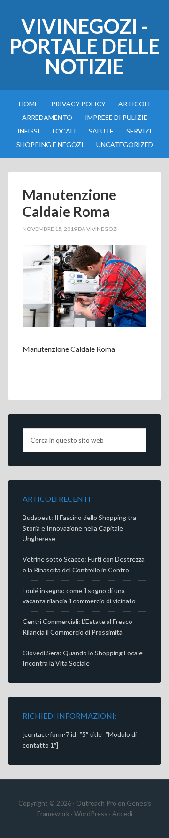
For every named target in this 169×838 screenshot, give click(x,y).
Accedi (122, 813)
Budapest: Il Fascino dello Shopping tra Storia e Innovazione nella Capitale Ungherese (79, 528)
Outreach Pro (96, 803)
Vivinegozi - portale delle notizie (84, 46)
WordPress (91, 813)
